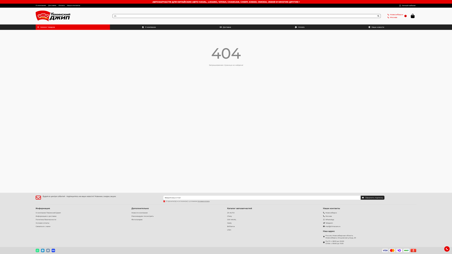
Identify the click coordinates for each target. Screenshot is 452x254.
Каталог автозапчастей (239, 208)
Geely (229, 223)
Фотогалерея (136, 219)
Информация (43, 208)
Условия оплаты (42, 223)
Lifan (229, 230)
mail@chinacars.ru (332, 226)
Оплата (62, 5)
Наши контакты (73, 5)
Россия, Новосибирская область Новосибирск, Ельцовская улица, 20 (340, 237)
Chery (229, 216)
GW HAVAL (231, 219)
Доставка (52, 5)
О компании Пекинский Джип (48, 213)
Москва (393, 17)
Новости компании (139, 213)
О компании (41, 5)
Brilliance (231, 226)
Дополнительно (140, 208)
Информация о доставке (46, 216)
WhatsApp (329, 219)
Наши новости (377, 27)
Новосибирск (396, 14)
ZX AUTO (230, 213)
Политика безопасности (46, 219)
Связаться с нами (43, 226)
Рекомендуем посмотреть (142, 216)
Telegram (329, 223)
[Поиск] (378, 16)
